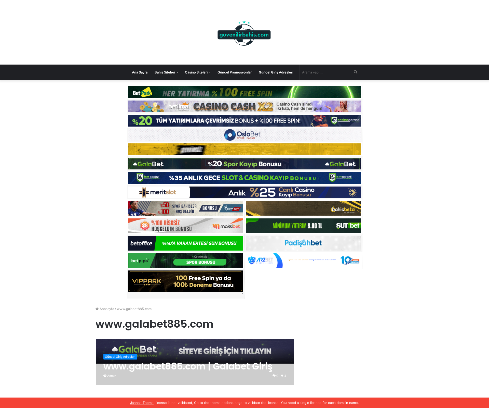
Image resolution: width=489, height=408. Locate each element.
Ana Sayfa (139, 72)
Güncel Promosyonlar (235, 72)
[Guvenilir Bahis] (244, 34)
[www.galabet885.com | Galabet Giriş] (195, 351)
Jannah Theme (142, 403)
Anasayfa (106, 309)
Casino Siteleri (196, 72)
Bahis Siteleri (165, 72)
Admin (111, 376)
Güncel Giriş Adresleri (276, 72)
